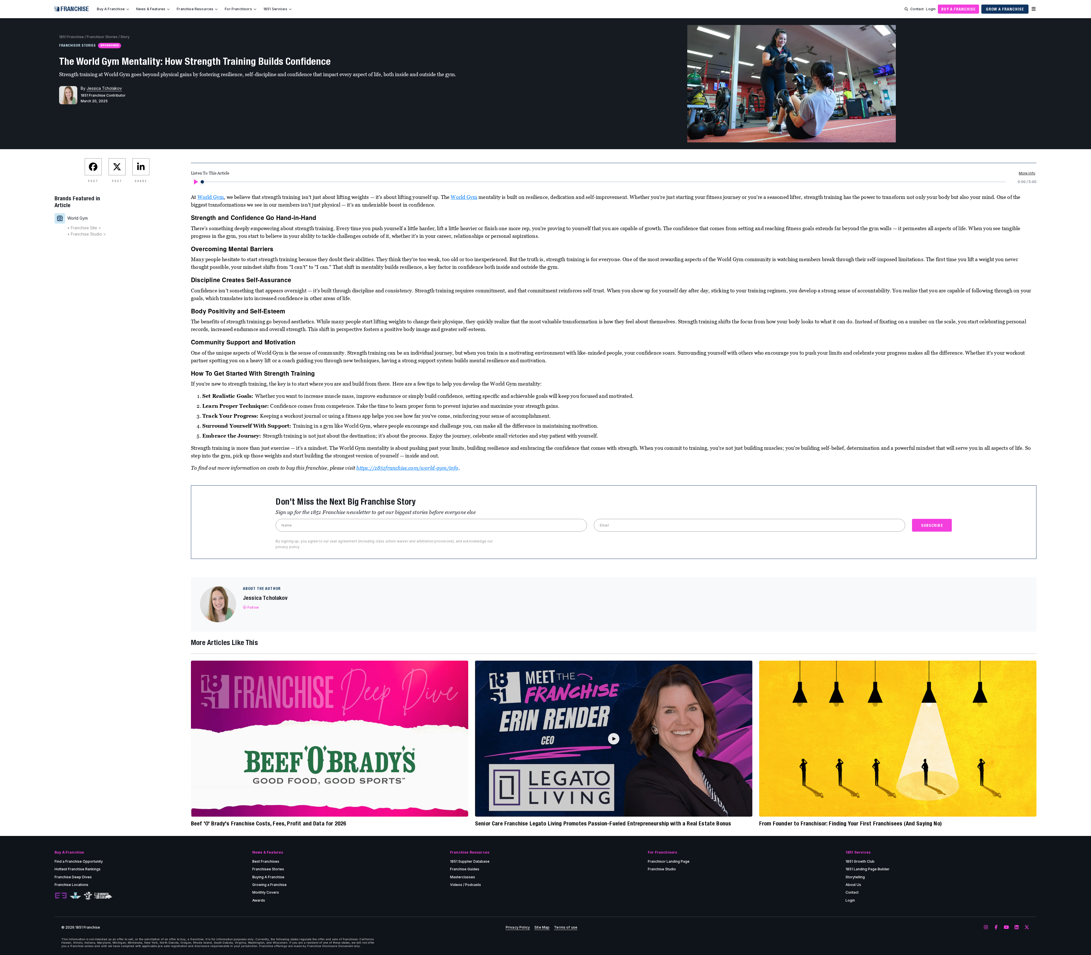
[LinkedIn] (1016, 927)
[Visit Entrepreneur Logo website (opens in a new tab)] (61, 895)
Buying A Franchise (268, 877)
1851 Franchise (71, 37)
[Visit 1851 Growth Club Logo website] (103, 896)
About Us (853, 885)
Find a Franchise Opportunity (79, 861)
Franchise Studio (662, 869)
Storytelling (855, 877)
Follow (253, 607)
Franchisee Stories (268, 869)
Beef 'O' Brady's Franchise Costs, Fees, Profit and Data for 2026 (268, 823)
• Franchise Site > (84, 227)
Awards (258, 900)
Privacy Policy (518, 927)
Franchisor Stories (102, 37)
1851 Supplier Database (470, 861)
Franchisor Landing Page (669, 861)
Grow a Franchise (1005, 9)
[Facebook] (996, 927)
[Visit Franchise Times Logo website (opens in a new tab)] (75, 896)
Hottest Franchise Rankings (78, 869)
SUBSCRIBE (932, 525)
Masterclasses (462, 877)
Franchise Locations (71, 885)
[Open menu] (1033, 9)
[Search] (906, 9)
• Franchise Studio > (86, 234)
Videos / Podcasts (465, 885)
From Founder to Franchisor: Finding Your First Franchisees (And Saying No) (850, 823)
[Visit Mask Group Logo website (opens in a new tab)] (88, 896)
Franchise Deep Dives (73, 877)
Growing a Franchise (269, 885)
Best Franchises (265, 861)
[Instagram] (986, 927)
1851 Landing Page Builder (868, 869)
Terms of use (565, 927)
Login (931, 9)
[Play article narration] (195, 182)
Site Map (541, 927)
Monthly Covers (265, 892)
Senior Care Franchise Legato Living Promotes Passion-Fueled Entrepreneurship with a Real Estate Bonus (603, 823)
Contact (917, 9)
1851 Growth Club (860, 861)
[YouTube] (1006, 927)
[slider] (202, 182)
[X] (1027, 927)
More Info (1027, 173)
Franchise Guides (464, 869)
